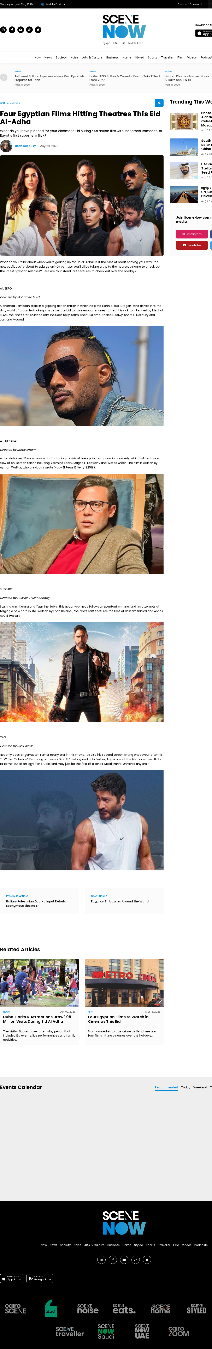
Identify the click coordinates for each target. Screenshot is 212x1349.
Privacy (182, 4)
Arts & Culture (92, 57)
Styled (139, 57)
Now (38, 57)
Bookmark (196, 4)
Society (61, 57)
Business (112, 57)
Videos (192, 57)
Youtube (194, 245)
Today (185, 1087)
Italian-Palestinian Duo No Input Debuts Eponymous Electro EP (36, 903)
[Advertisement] (75, 929)
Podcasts (201, 1245)
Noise (74, 57)
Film (180, 57)
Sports (152, 57)
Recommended (166, 1087)
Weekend (200, 1087)
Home (127, 57)
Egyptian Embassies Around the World (120, 901)
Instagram (194, 234)
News (48, 57)
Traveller (167, 57)
